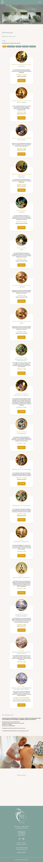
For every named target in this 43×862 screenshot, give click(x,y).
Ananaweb (26, 859)
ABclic (22, 859)
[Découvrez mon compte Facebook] (19, 839)
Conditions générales (21, 852)
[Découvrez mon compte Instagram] (23, 839)
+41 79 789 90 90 (21, 833)
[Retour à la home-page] (3, 2)
